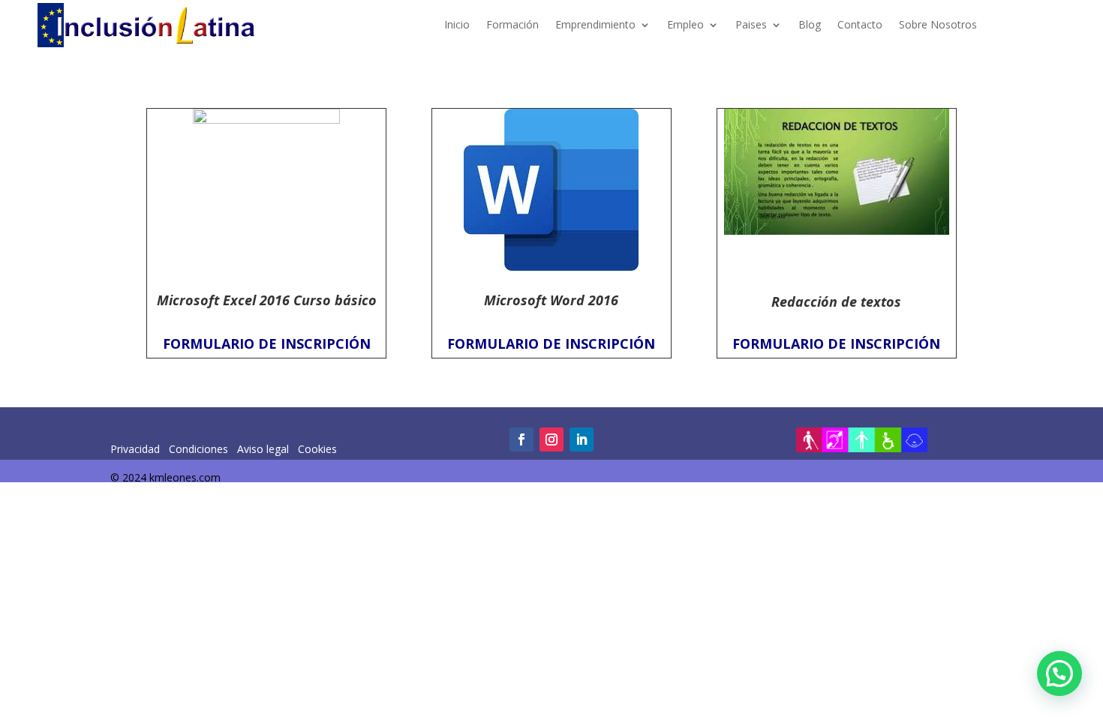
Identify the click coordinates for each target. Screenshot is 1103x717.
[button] (1059, 673)
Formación (512, 24)
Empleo (685, 24)
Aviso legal (264, 449)
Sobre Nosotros (938, 24)
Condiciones (197, 449)
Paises (751, 24)
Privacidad (136, 449)
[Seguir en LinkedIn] (582, 440)
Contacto (859, 24)
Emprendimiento (595, 24)
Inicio (457, 24)
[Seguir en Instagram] (551, 440)
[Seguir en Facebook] (521, 440)
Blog (809, 24)
